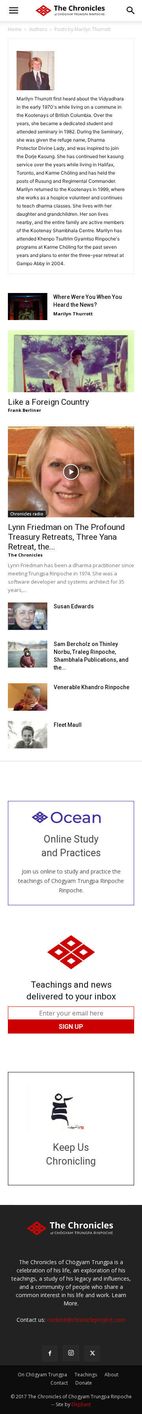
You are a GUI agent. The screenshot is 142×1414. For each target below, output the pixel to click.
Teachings (86, 1374)
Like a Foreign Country (48, 402)
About (111, 1374)
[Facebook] (50, 1353)
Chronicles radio (26, 514)
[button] (13, 10)
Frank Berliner (24, 410)
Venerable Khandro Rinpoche (91, 687)
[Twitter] (92, 1353)
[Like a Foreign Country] (71, 361)
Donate (83, 1382)
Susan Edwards (74, 606)
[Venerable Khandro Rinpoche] (27, 697)
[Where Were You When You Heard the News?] (27, 306)
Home (15, 29)
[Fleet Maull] (27, 734)
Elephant (81, 1404)
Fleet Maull (68, 725)
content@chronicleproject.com (86, 1319)
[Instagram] (71, 1353)
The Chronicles (25, 555)
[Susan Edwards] (27, 616)
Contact (59, 1382)
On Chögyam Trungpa (42, 1374)
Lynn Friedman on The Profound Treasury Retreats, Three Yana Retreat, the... (66, 536)
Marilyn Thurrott (73, 314)
